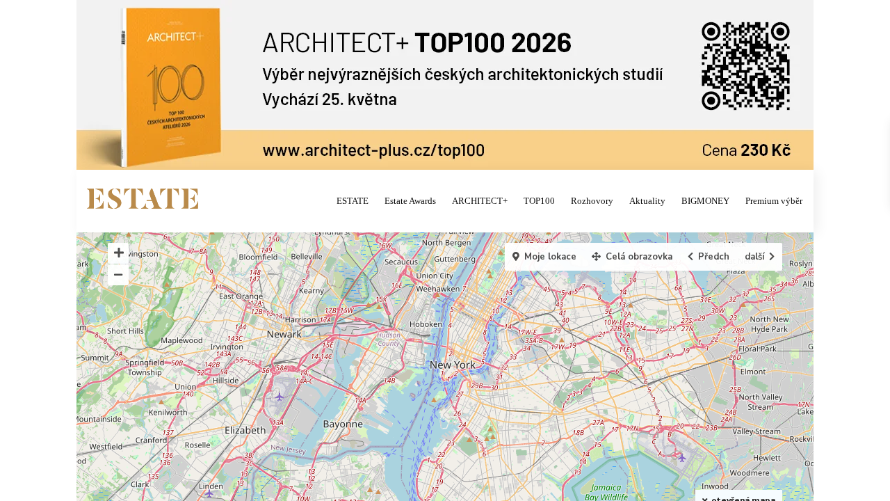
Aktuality (647, 201)
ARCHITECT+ (480, 201)
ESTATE (353, 201)
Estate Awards (410, 201)
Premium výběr (773, 201)
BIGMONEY (705, 201)
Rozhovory (592, 201)
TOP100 (539, 201)
